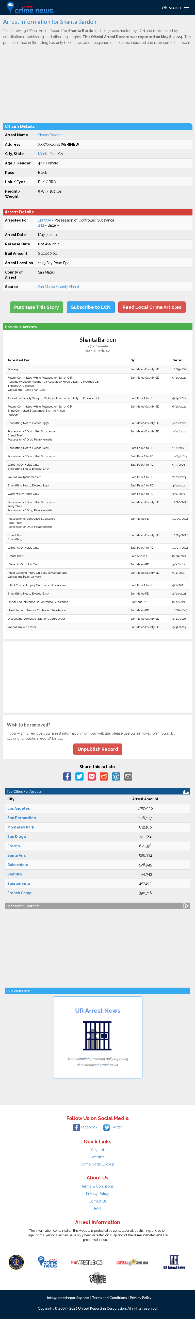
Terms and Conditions (109, 1297)
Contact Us (98, 1201)
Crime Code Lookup (98, 1164)
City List (97, 1150)
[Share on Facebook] (67, 776)
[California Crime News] (132, 1262)
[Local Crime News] (47, 1262)
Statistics (98, 1157)
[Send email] (128, 776)
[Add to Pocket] (92, 776)
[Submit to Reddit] (104, 776)
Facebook (89, 1127)
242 (41, 225)
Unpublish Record (98, 749)
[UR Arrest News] (174, 1262)
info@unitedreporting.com (68, 1297)
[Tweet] (79, 776)
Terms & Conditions (97, 1186)
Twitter (116, 1127)
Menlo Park (47, 154)
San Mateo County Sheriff (58, 287)
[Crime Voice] (97, 1277)
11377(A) (44, 220)
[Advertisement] (97, 84)
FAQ (97, 1209)
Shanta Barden (49, 135)
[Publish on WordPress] (116, 776)
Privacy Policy (97, 1194)
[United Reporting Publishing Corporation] (16, 1262)
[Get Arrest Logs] (87, 1262)
